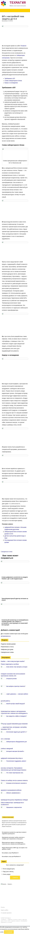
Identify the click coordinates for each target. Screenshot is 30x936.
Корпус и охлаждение (11, 82)
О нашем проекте (6, 913)
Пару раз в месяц (8, 871)
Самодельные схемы (6, 551)
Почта (3, 907)
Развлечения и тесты (7, 646)
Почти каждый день (9, 869)
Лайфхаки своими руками (8, 817)
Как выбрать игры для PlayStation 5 (11, 856)
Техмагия (23, 45)
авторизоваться (5, 636)
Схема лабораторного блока (13, 80)
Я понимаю (8, 932)
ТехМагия (17, 3)
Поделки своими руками (8, 644)
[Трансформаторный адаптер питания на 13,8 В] (15, 582)
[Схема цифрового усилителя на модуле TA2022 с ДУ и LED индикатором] (15, 561)
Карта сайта (4, 910)
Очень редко (6, 874)
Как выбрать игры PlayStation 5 (10, 852)
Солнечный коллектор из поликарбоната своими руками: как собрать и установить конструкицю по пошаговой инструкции (15, 622)
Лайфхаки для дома (7, 649)
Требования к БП (10, 78)
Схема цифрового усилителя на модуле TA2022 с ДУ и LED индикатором (15, 578)
